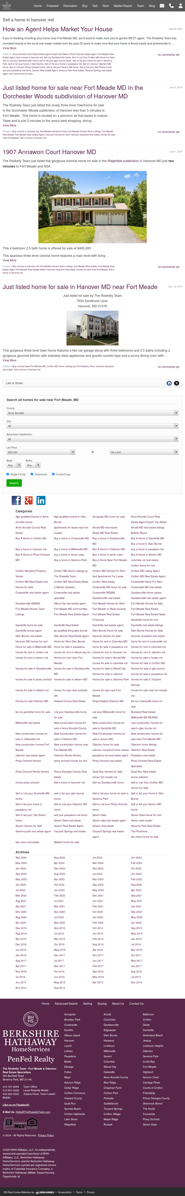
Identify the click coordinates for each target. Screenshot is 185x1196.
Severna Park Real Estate (71, 70)
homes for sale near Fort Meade (92, 269)
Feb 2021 (98, 906)
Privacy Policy (46, 1135)
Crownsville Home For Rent (146, 581)
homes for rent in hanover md (109, 652)
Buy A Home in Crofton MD (31, 538)
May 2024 (21, 863)
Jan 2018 (21, 955)
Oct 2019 (97, 928)
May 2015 (59, 982)
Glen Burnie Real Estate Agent (71, 636)
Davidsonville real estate (106, 598)
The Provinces (139, 831)
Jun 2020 (97, 917)
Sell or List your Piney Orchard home (27, 67)
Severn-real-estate (103, 826)
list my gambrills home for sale (33, 712)
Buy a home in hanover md (25, 131)
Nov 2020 (59, 912)
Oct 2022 (59, 884)
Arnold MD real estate (104, 527)
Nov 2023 (98, 868)
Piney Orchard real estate (107, 760)
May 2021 (136, 901)
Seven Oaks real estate (67, 820)
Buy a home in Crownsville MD (71, 538)
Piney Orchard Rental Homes (32, 771)
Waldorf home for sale (66, 842)
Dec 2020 (21, 912)
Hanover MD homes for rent (32, 641)
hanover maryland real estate (85, 134)
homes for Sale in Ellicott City (109, 668)
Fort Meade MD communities (70, 609)
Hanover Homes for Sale (58, 134)
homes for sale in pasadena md (149, 674)
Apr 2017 (21, 966)
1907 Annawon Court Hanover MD (49, 151)
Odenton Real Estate (143, 750)
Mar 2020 (59, 922)
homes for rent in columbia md (148, 647)
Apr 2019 (21, 939)
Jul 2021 (59, 901)
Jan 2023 (21, 884)
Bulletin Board (139, 533)
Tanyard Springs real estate (70, 831)
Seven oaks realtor (141, 820)
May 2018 (59, 949)
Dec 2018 (21, 944)
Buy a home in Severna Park (70, 560)
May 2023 (21, 879)
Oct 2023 (136, 868)
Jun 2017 (97, 960)
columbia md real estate (144, 560)
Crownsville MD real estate (146, 587)
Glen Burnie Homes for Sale (147, 630)
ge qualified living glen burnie (70, 630)
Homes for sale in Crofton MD (148, 663)
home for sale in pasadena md (109, 647)
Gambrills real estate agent (107, 625)
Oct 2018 (59, 944)
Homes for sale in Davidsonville (33, 668)
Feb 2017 (98, 966)
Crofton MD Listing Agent (145, 571)
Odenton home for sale (105, 744)
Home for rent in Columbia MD (109, 641)
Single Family (18, 474)
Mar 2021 (59, 906)
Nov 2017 (98, 955)
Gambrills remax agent (29, 630)
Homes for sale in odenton (107, 674)
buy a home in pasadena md (147, 549)
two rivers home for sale (21, 73)
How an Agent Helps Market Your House (58, 28)
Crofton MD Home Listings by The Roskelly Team (71, 366)
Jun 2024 (136, 857)
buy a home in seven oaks (69, 554)
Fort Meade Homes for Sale (53, 131)
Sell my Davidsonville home (57, 57)
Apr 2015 (97, 982)
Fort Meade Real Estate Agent (30, 134)
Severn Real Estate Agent (45, 70)
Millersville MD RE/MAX (144, 717)
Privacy (91, 1192)
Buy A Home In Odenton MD (108, 549)
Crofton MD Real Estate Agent (148, 576)
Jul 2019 (59, 933)
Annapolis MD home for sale (108, 516)
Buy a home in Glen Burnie (146, 543)
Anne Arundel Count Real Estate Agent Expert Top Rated (40, 54)
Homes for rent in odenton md (148, 652)
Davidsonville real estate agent (148, 598)
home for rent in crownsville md (149, 641)
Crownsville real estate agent (32, 592)
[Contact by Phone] (171, 5)
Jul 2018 (136, 944)
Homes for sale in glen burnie (148, 668)
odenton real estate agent (30, 755)
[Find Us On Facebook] (13, 500)
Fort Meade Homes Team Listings (84, 131)
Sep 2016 (98, 971)
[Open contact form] (162, 5)
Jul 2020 (59, 917)
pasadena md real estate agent (110, 755)
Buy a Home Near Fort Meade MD (29, 366)
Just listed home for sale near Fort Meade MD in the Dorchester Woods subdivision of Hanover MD (73, 91)
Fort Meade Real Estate (85, 266)
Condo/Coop (63, 474)
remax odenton (139, 777)
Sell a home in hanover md (29, 57)
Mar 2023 (98, 879)
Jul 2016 (20, 977)
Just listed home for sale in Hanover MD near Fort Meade (80, 286)
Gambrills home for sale (29, 625)
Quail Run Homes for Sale (107, 771)
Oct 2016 (59, 971)
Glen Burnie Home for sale (107, 630)
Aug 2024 (59, 857)
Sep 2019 (136, 928)
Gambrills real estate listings (147, 625)
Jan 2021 (136, 906)
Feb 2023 (136, 879)
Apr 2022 (136, 890)
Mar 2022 (21, 895)
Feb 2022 (59, 895)
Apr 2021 (21, 906)
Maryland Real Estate (143, 712)
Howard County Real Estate (70, 701)
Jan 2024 (21, 868)
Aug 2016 (136, 971)
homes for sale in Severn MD (70, 679)
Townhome (41, 474)
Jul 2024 (97, 857)
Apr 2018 (97, 949)
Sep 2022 (98, 884)
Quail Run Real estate (143, 771)
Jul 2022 (20, 890)
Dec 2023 (59, 868)
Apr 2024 (59, 863)
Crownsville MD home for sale (109, 587)
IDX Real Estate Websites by (19, 1192)
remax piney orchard (27, 782)
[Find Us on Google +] (29, 500)
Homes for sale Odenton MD (32, 701)
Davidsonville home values (146, 592)
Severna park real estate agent (33, 831)
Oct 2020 (97, 912)
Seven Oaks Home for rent (146, 815)
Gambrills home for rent (144, 619)
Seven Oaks (99, 815)
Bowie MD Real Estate (105, 533)
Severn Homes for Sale (29, 826)
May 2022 (98, 890)
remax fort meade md (104, 777)
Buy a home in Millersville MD (71, 549)
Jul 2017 (59, 960)
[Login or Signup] (181, 5)
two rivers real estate (27, 842)
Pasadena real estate (143, 755)
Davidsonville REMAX (28, 603)
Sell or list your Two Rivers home (96, 67)
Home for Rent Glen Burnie (69, 641)
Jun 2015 (21, 982)
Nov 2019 (59, 928)
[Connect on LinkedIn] (41, 500)
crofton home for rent (143, 565)
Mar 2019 (59, 939)
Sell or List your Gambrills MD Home (20, 60)
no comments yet (168, 54)
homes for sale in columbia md (110, 663)
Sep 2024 (21, 857)
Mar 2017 (59, 966)
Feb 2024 (136, 863)
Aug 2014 (59, 987)
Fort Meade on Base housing (109, 609)
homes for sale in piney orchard (34, 679)
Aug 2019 (21, 933)
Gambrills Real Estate (66, 625)
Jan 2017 (136, 966)
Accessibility (65, 1192)
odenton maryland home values (110, 750)
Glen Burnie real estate (29, 636)
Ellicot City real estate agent (83, 54)
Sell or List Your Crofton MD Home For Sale (93, 57)
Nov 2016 (21, 971)
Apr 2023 (59, 879)
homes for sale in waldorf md (32, 690)
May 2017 (136, 960)
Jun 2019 (97, 933)
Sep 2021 (136, 895)
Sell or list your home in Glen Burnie (26, 63)
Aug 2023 (59, 874)
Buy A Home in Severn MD (146, 554)
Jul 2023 (97, 874)
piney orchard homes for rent (70, 760)
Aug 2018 (98, 944)
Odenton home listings (144, 744)
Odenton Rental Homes (67, 755)
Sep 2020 (136, 912)
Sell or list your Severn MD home (62, 67)
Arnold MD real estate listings (147, 527)
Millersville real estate (28, 723)
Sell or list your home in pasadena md (63, 63)
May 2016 (98, 977)
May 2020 (136, 917)
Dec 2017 (59, 955)
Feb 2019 (98, 939)
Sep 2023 (21, 874)
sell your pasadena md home (17, 70)
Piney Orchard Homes (28, 760)
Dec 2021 (98, 895)
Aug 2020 (21, 917)
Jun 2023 (136, 874)
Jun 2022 (59, 890)
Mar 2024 (98, 863)
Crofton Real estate (103, 581)
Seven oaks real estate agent (109, 820)
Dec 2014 (136, 982)
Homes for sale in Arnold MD (108, 657)
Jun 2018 (21, 949)
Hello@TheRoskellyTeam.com (33, 1112)
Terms (79, 1192)
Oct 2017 (136, 955)
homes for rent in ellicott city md (72, 652)
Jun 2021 (97, 901)
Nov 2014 (21, 987)
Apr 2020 (21, 922)
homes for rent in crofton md (32, 652)
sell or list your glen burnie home (55, 60)
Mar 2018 (136, 949)
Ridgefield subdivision (123, 160)
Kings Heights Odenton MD (108, 701)
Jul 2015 (136, 977)
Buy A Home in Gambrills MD (147, 538)
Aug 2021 (21, 901)
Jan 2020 (136, 922)
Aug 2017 (21, 960)
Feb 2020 (98, 922)
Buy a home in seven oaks (107, 554)
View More (9, 48)
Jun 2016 (59, 977)
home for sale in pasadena (69, 647)
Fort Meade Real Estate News (31, 269)
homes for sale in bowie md (146, 657)
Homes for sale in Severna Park (110, 679)
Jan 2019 (136, 939)
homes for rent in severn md (32, 657)
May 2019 (136, 933)
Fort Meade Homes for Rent (108, 603)
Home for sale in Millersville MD (33, 647)
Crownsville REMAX (103, 592)
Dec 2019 (21, 928)
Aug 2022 (136, 884)
